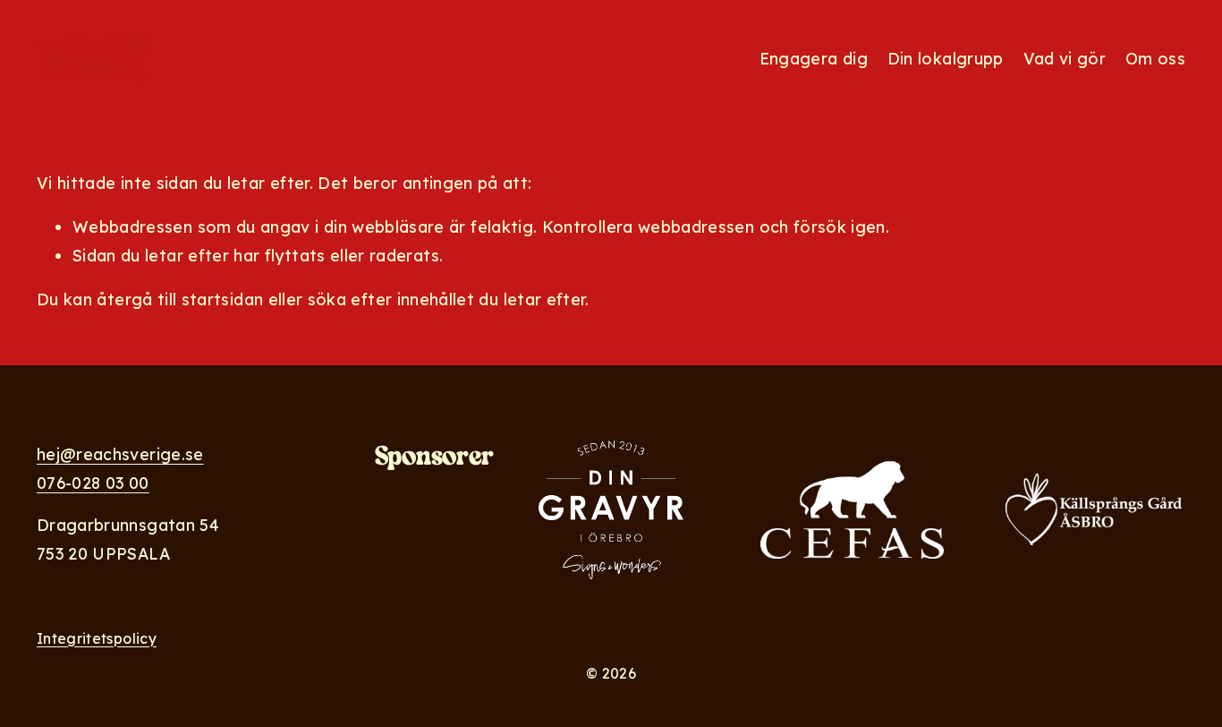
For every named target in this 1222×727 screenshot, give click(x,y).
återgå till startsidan (180, 299)
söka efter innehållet (391, 299)
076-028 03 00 (93, 482)
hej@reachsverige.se (120, 454)
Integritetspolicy (97, 638)
